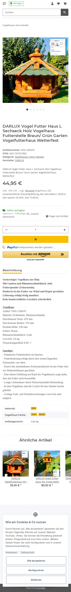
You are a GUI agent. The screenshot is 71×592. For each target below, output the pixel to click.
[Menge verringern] (6, 229)
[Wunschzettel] (58, 3)
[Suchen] (64, 12)
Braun (42, 414)
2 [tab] (31, 109)
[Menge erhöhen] (64, 229)
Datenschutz (28, 552)
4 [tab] (37, 109)
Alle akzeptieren (36, 560)
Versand (30, 190)
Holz (34, 408)
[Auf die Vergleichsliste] (52, 43)
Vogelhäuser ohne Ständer (29, 156)
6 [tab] (44, 109)
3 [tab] (34, 109)
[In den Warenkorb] (5, 35)
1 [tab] (27, 109)
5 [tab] (40, 109)
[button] (52, 3)
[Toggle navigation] (4, 2)
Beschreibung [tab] (12, 270)
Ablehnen (36, 579)
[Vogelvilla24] (16, 3)
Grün (34, 414)
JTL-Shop (41, 587)
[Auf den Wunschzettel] (61, 43)
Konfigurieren (36, 570)
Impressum (11, 552)
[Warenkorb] (65, 3)
